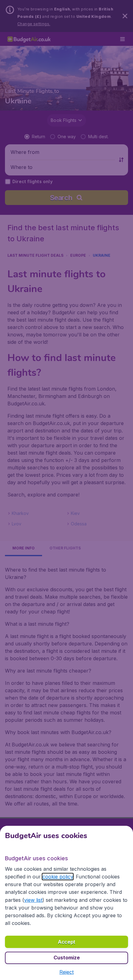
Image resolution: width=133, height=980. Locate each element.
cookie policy (57, 877)
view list (33, 900)
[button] (66, 972)
